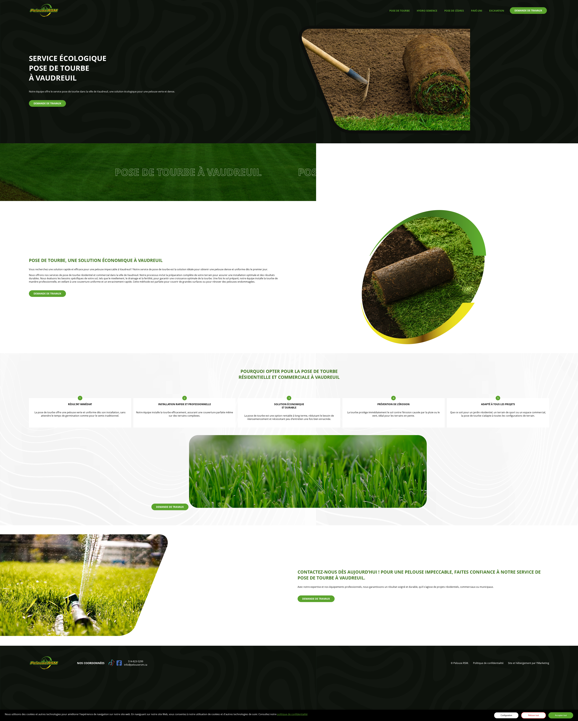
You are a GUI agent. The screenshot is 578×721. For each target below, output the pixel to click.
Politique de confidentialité (488, 663)
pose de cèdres (454, 10)
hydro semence (427, 10)
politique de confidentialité (292, 714)
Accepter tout (561, 715)
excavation (496, 10)
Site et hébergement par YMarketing (528, 663)
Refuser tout (533, 715)
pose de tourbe (399, 10)
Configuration (506, 715)
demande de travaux (528, 10)
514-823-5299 (135, 661)
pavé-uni (476, 10)
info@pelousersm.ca (135, 664)
